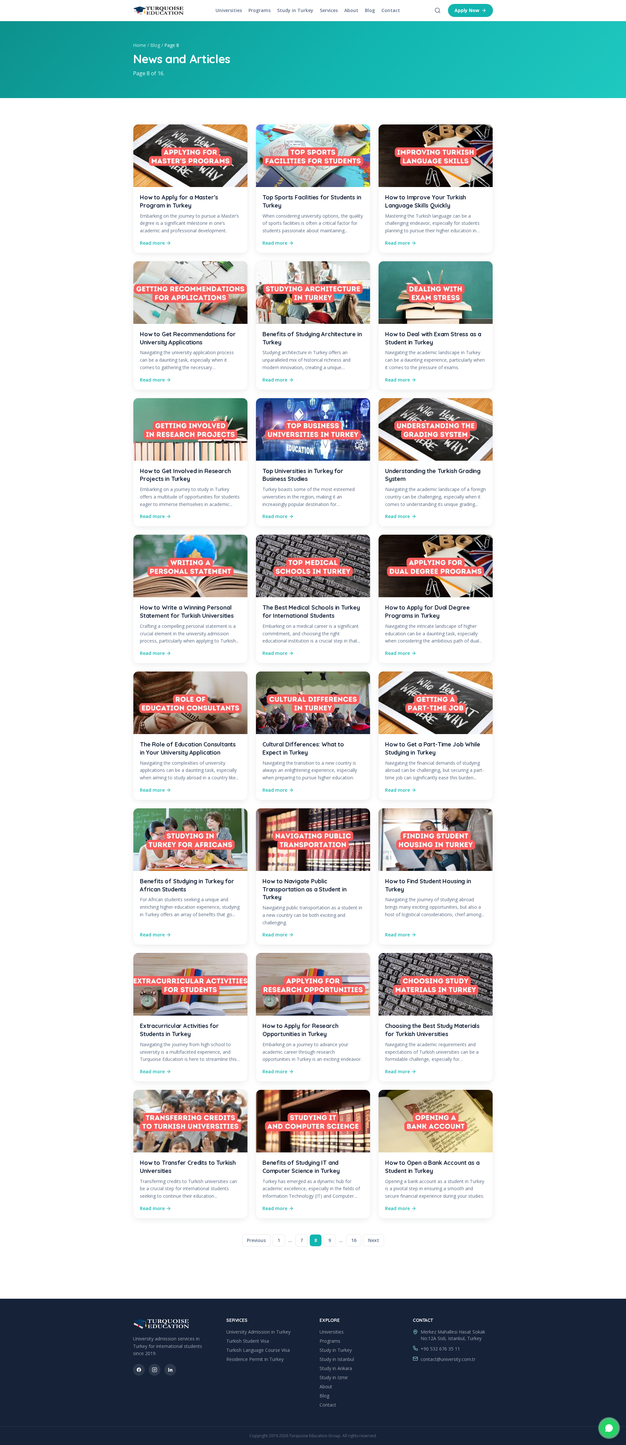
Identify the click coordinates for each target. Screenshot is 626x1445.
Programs (259, 10)
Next (373, 1240)
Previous (256, 1240)
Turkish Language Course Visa (258, 1350)
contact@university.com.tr (448, 1359)
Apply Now (467, 10)
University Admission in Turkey (258, 1332)
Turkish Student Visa (247, 1341)
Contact (390, 10)
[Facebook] (139, 1370)
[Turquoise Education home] (159, 10)
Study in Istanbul (337, 1359)
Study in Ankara (336, 1368)
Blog (370, 10)
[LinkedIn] (170, 1370)
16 (353, 1240)
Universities (229, 10)
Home (139, 45)
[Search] (437, 10)
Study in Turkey (295, 10)
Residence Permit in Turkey (255, 1359)
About (351, 10)
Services (329, 10)
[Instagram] (154, 1370)
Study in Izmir (334, 1377)
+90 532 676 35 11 (440, 1349)
